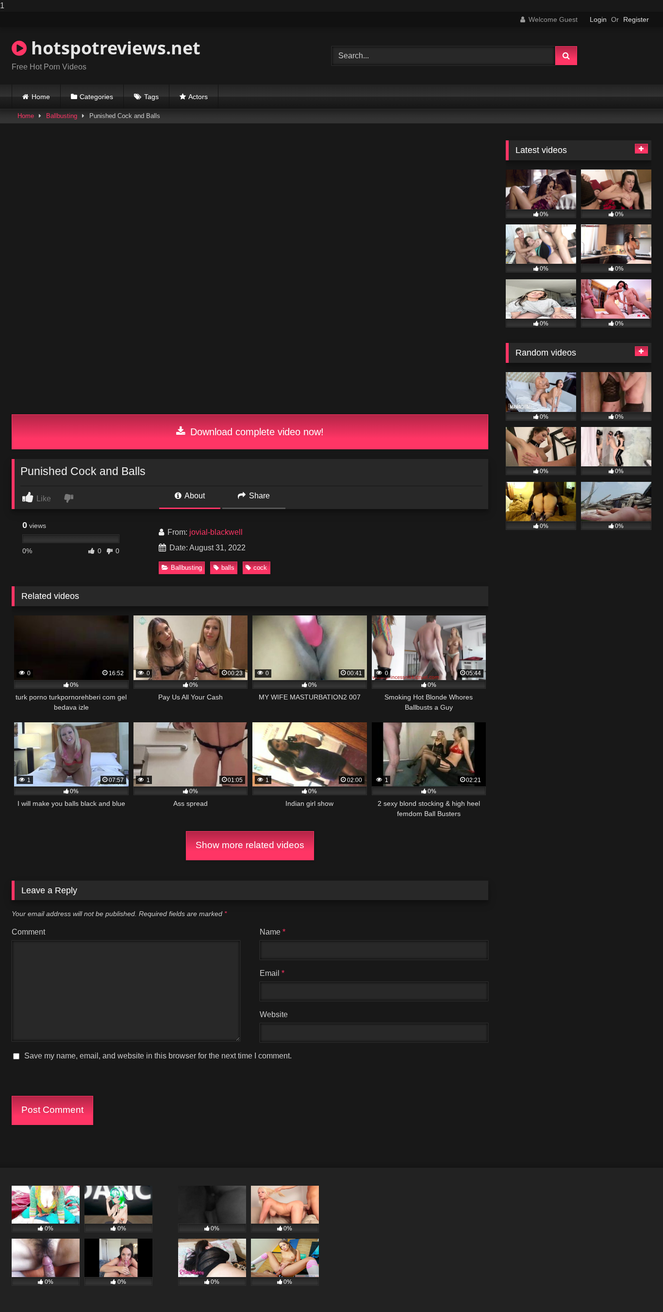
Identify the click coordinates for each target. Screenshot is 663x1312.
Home (41, 97)
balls (227, 567)
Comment (28, 932)
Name (272, 932)
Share (258, 496)
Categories (96, 97)
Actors (198, 97)
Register (636, 19)
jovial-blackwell (216, 532)
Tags (151, 97)
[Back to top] (633, 1285)
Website (274, 1014)
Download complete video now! (255, 431)
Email (272, 973)
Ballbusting (61, 115)
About (194, 496)
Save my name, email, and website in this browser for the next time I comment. (158, 1056)
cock (260, 567)
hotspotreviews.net (113, 48)
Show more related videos (250, 845)
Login (598, 19)
